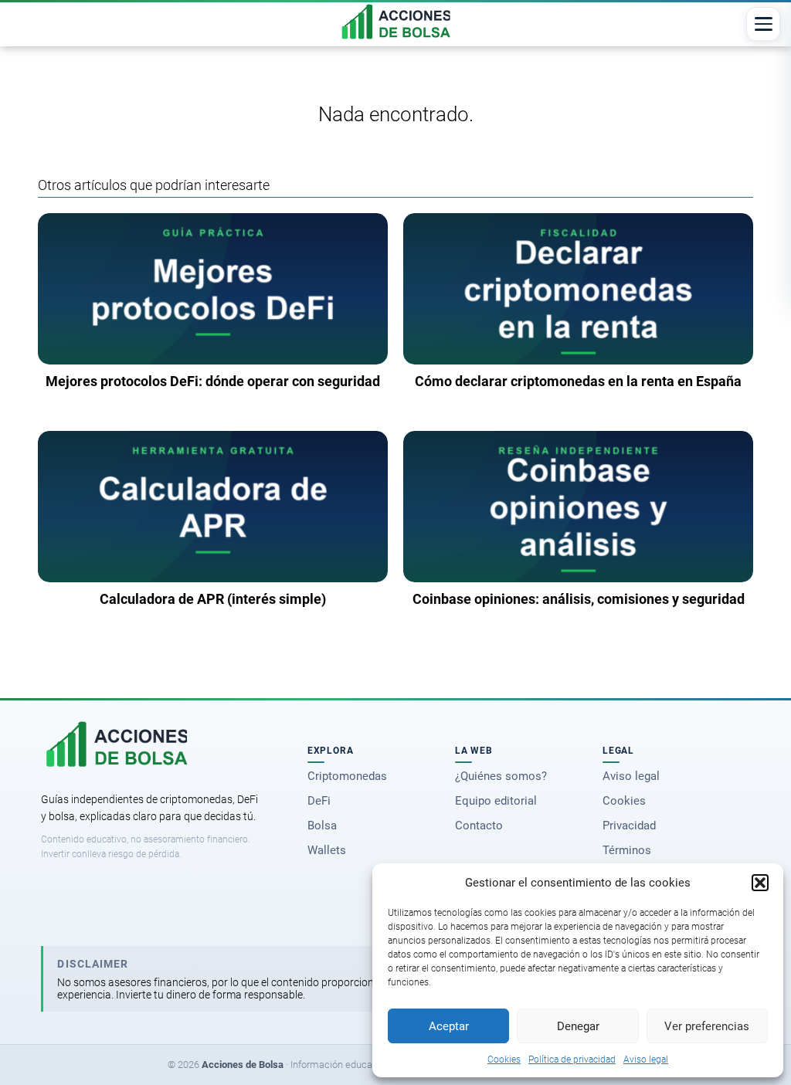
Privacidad (629, 825)
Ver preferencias (706, 1026)
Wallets (326, 850)
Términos (627, 850)
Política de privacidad (572, 1059)
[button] (760, 882)
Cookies (504, 1059)
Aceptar (449, 1026)
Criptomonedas (347, 776)
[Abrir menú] (763, 24)
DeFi (319, 801)
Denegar (578, 1026)
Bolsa (322, 825)
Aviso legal (645, 1059)
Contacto (479, 825)
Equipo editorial (496, 801)
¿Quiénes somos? (501, 776)
